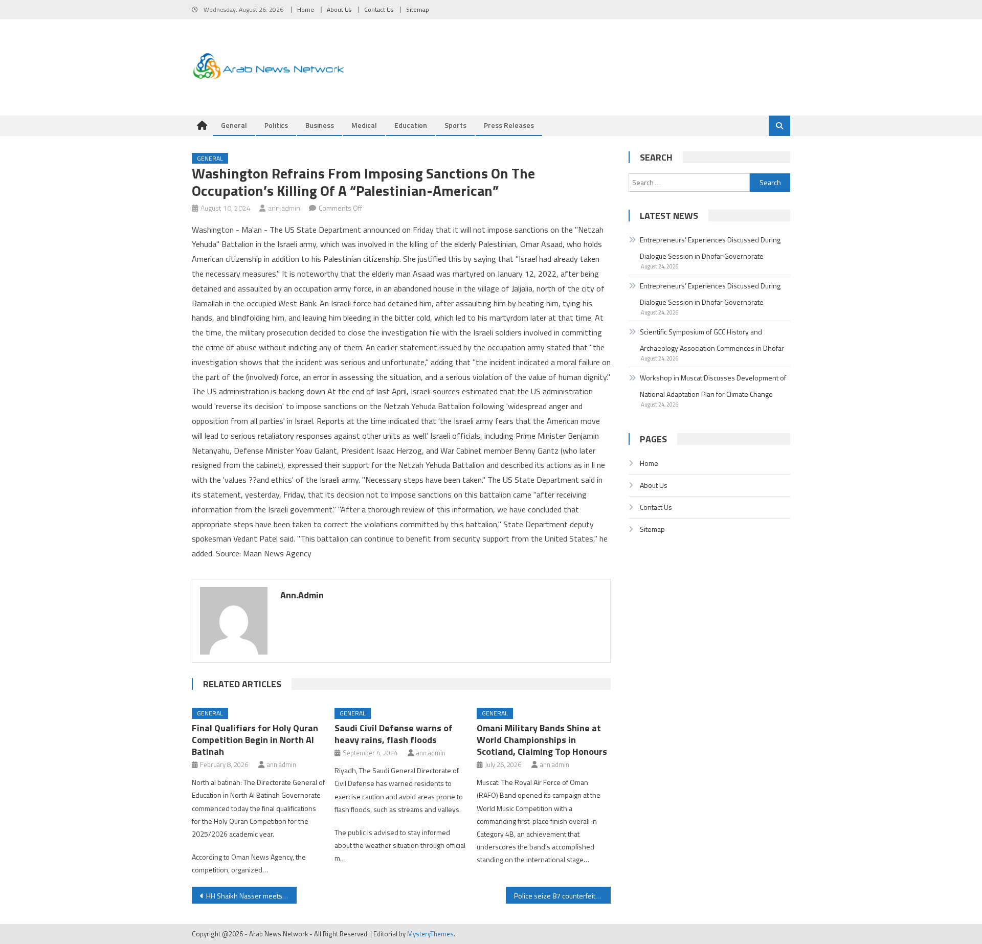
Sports (455, 125)
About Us (339, 9)
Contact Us (378, 9)
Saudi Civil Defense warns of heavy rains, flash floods (393, 734)
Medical (364, 125)
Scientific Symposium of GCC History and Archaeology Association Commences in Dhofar (712, 339)
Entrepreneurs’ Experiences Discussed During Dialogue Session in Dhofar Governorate (710, 247)
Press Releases (509, 125)
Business (319, 125)
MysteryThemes (430, 934)
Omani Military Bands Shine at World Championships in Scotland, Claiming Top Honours (542, 739)
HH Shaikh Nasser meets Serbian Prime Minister (251, 895)
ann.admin (284, 208)
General (234, 125)
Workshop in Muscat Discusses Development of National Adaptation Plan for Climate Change (713, 385)
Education (410, 125)
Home (305, 9)
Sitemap (417, 9)
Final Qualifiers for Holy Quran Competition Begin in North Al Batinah (255, 739)
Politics (276, 125)
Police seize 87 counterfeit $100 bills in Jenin (562, 895)
